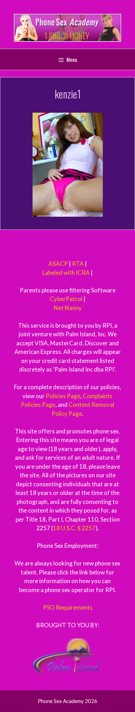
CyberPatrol (66, 298)
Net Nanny (68, 307)
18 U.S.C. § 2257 (74, 528)
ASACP (58, 263)
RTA (78, 263)
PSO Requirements (67, 607)
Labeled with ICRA (66, 272)
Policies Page (63, 396)
